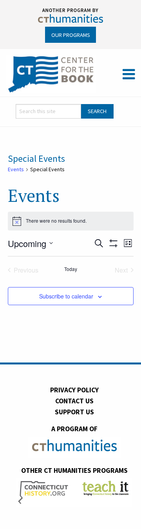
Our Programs (70, 34)
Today (70, 269)
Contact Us (74, 401)
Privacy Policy (74, 390)
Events (16, 169)
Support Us (74, 412)
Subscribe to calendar (66, 296)
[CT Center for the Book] (51, 73)
